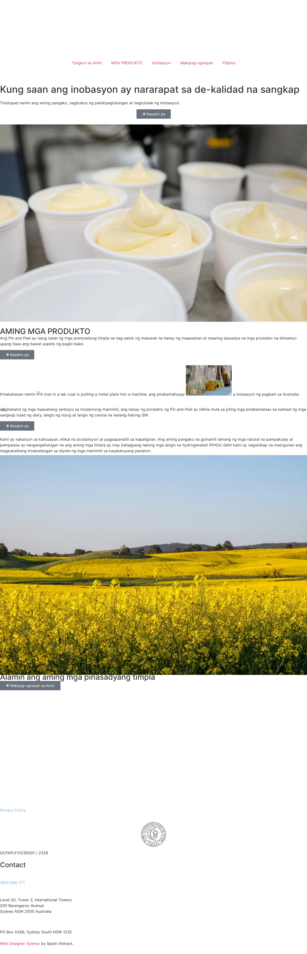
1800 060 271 (12, 882)
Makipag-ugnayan (196, 62)
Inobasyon (161, 62)
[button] (153, 70)
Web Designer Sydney (20, 943)
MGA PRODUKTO (126, 62)
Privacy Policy (13, 810)
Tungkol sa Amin (87, 62)
